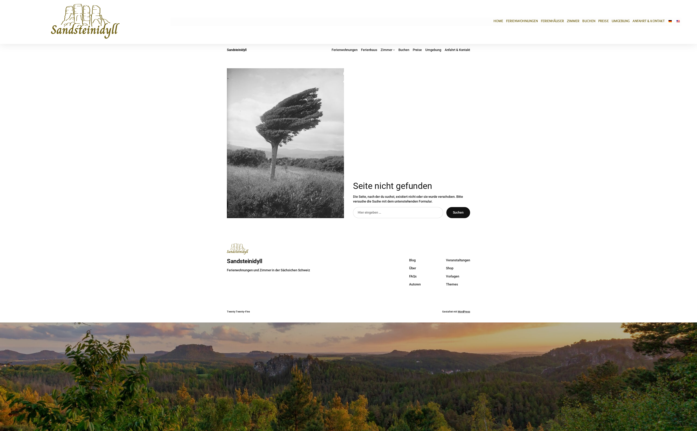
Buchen (588, 21)
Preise (603, 21)
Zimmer (573, 21)
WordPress (464, 311)
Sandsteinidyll (236, 50)
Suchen (458, 212)
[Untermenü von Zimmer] (394, 50)
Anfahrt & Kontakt (649, 21)
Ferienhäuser (552, 21)
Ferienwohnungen (522, 21)
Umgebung (621, 21)
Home (498, 21)
